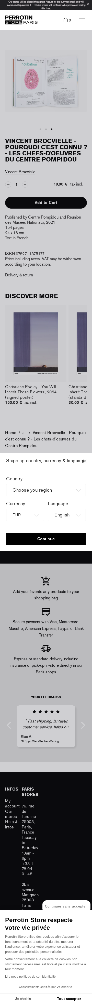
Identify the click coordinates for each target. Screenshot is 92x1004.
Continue (46, 539)
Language (58, 504)
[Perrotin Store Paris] (20, 20)
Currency (15, 504)
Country (14, 479)
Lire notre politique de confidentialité (30, 976)
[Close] (89, 463)
